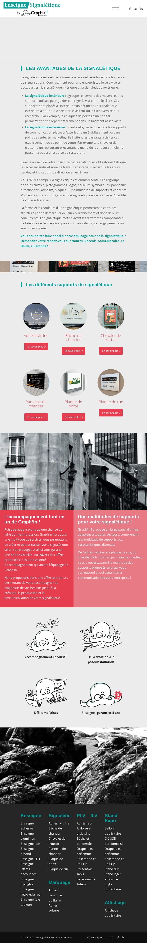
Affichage (115, 902)
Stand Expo (111, 818)
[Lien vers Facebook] (130, 9)
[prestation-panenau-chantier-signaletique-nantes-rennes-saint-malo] (36, 382)
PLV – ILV (87, 815)
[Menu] (113, 8)
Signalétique (62, 815)
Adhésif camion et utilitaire (56, 895)
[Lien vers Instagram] (135, 9)
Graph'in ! (28, 937)
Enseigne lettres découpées (29, 869)
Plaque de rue (59, 869)
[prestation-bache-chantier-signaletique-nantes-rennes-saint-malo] (73, 316)
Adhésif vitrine (59, 823)
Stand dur (112, 869)
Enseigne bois (31, 844)
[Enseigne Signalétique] (32, 8)
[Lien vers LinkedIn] (141, 9)
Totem (81, 884)
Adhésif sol (84, 823)
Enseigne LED (30, 859)
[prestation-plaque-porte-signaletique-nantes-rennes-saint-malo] (73, 382)
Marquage (59, 882)
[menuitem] (113, 8)
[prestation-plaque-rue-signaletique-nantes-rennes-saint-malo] (110, 382)
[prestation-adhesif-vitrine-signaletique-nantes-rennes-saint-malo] (36, 316)
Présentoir (84, 869)
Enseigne (31, 815)
